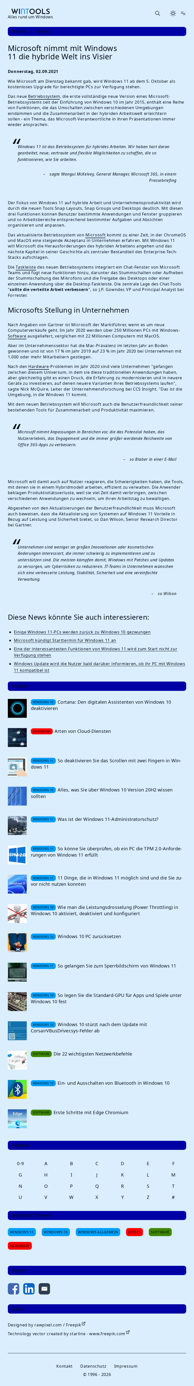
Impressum (126, 1366)
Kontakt (64, 1366)
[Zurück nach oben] (182, 1374)
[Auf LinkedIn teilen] (29, 1289)
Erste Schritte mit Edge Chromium (91, 1112)
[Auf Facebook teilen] (13, 1289)
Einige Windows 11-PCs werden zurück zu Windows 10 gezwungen (82, 632)
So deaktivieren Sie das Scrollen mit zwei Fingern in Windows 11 (106, 764)
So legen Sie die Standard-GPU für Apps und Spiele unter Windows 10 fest (106, 998)
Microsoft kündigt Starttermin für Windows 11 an (65, 640)
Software (17, 336)
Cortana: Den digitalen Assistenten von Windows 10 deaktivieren (101, 705)
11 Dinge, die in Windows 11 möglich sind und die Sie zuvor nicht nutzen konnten (107, 881)
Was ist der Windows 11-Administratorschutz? (108, 819)
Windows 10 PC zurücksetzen (89, 936)
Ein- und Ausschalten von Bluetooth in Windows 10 (113, 1083)
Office (134, 1232)
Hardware (38, 366)
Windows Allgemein (98, 1232)
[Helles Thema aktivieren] (173, 13)
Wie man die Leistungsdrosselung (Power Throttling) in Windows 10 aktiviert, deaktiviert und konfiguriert (104, 910)
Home (19, 31)
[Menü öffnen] (183, 13)
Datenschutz (93, 1366)
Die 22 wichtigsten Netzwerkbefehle (93, 1054)
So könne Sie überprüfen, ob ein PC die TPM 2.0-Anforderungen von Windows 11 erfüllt (106, 852)
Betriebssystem (44, 96)
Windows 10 (56, 1232)
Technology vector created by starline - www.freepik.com (66, 1333)
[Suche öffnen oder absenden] (157, 13)
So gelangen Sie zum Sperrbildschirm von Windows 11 (117, 966)
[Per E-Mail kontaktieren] (44, 1289)
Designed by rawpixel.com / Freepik (44, 1325)
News (44, 31)
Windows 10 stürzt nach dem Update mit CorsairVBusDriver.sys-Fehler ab (89, 1027)
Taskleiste (26, 267)
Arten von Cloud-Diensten (83, 731)
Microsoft (95, 235)
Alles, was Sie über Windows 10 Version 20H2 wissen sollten (102, 793)
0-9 (20, 1163)
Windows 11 (22, 1232)
